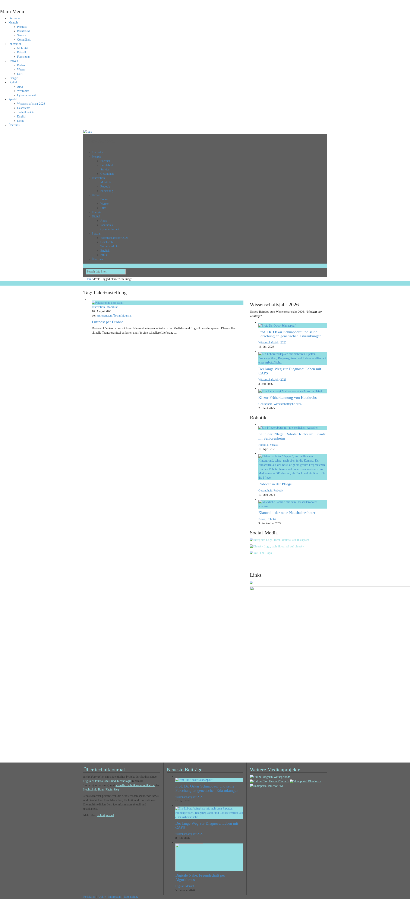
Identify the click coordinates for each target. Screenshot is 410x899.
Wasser (21, 69)
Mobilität (22, 48)
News (261, 519)
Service (21, 35)
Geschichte (23, 108)
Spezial (13, 99)
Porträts (21, 26)
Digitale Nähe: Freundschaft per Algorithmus (200, 877)
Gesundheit (24, 39)
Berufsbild (23, 31)
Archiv (102, 896)
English (21, 116)
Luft (19, 73)
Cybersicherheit (26, 95)
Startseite (14, 18)
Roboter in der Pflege (275, 484)
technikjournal (105, 815)
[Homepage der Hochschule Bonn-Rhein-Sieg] (251, 582)
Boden (21, 65)
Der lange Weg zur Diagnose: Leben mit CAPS (289, 371)
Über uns (14, 125)
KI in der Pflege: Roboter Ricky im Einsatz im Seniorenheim (292, 436)
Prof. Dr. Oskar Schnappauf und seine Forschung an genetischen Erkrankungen (289, 334)
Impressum (115, 896)
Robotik (22, 52)
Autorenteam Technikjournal (114, 315)
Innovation (15, 43)
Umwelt (13, 61)
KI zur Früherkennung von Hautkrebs (287, 397)
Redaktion (89, 896)
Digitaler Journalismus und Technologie (107, 781)
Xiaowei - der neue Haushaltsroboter (286, 512)
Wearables (23, 90)
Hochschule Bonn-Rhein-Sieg (101, 789)
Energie (13, 78)
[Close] (1, 2)
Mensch (13, 22)
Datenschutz (131, 896)
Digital (13, 82)
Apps (20, 86)
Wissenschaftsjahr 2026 (31, 103)
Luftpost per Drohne (107, 322)
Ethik (20, 120)
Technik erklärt (26, 112)
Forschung (23, 56)
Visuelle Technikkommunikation (135, 785)
